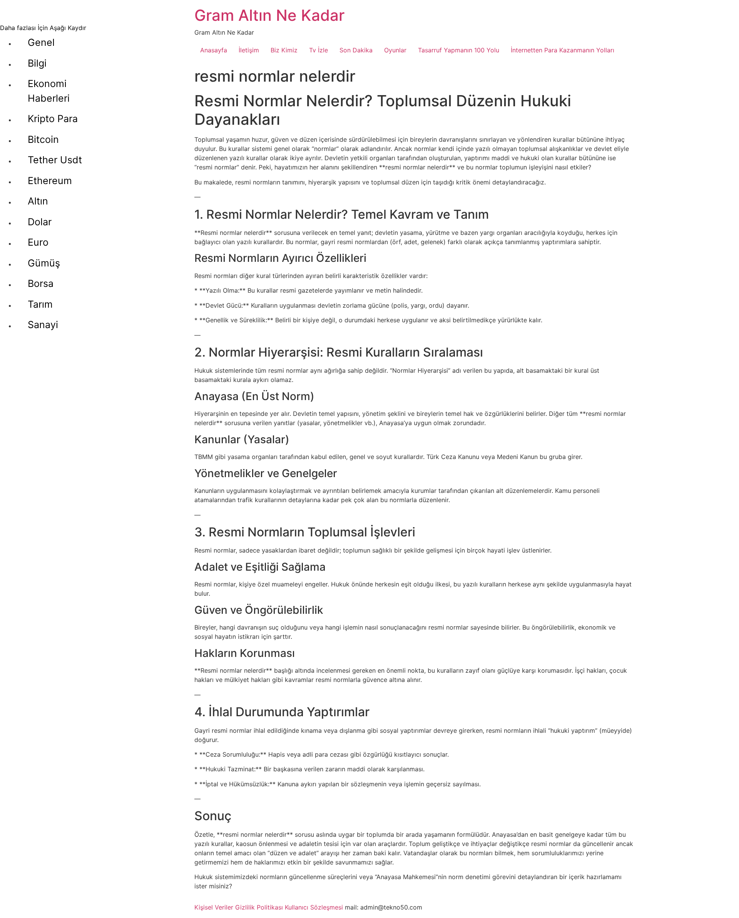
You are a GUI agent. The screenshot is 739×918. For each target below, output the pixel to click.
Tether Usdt (55, 160)
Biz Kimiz (284, 50)
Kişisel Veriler (213, 907)
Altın (38, 201)
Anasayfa (213, 50)
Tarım (40, 304)
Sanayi (43, 324)
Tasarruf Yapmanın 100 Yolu (458, 50)
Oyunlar (395, 50)
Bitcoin (43, 139)
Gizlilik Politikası (259, 907)
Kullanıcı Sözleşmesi (314, 907)
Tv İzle (318, 50)
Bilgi (37, 63)
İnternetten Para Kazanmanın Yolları (562, 50)
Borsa (41, 283)
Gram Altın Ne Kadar (269, 15)
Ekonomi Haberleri (49, 91)
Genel (41, 42)
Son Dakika (356, 50)
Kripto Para (53, 118)
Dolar (40, 222)
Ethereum (50, 180)
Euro (38, 242)
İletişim (249, 50)
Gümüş (44, 263)
